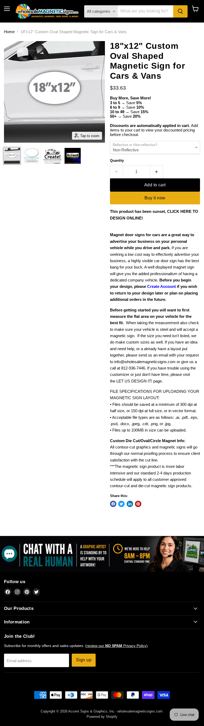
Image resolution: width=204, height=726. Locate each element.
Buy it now (154, 198)
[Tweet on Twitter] (121, 504)
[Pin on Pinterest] (138, 504)
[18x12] (11, 155)
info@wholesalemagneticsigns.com (145, 361)
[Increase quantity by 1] (156, 171)
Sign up (83, 660)
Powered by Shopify (102, 717)
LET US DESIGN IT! (134, 381)
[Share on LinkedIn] (130, 504)
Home (9, 31)
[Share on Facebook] (113, 504)
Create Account (161, 286)
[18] (72, 155)
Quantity (117, 160)
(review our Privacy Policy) (116, 646)
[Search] (180, 11)
